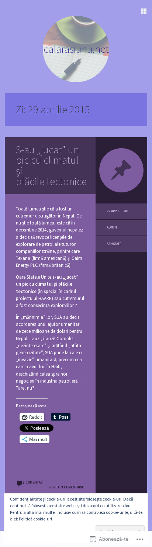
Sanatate (114, 244)
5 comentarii (34, 482)
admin (112, 227)
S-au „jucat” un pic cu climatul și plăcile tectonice (51, 165)
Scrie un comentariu (66, 487)
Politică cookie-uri (35, 519)
